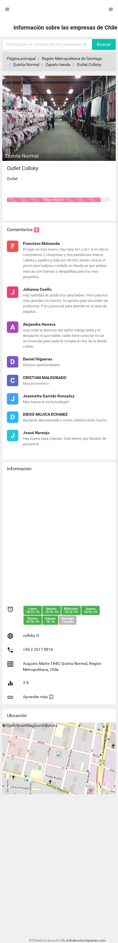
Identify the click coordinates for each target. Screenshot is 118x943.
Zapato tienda (58, 64)
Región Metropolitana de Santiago (72, 58)
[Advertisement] (59, 536)
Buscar (104, 44)
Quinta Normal (26, 64)
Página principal (21, 58)
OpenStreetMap (20, 725)
